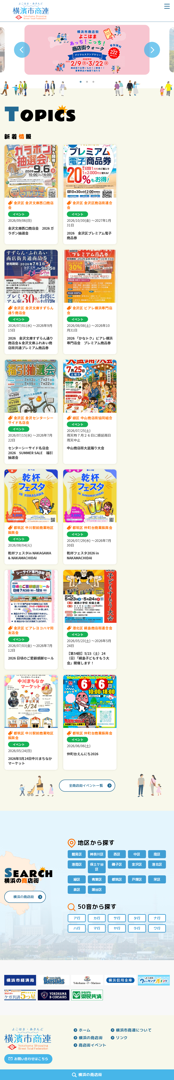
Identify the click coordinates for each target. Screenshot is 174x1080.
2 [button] (87, 82)
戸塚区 (137, 879)
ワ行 (157, 928)
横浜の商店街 (23, 896)
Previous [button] (22, 50)
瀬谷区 (97, 889)
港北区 (157, 864)
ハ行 (76, 928)
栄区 (157, 879)
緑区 (76, 879)
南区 (157, 854)
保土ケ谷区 (97, 866)
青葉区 (97, 879)
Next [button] (152, 50)
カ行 (96, 918)
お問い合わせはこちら (31, 1058)
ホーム (85, 1030)
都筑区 (117, 879)
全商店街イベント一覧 (86, 785)
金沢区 (137, 864)
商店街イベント (93, 1045)
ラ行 (136, 928)
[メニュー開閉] (167, 8)
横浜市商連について (134, 1030)
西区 (117, 854)
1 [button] (81, 82)
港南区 (77, 864)
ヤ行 (117, 928)
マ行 (96, 928)
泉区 (76, 889)
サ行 (117, 918)
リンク (122, 1038)
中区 (136, 854)
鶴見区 (77, 854)
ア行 (76, 918)
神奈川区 (97, 854)
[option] (87, 50)
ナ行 (157, 918)
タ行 (136, 918)
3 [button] (93, 82)
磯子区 (117, 864)
